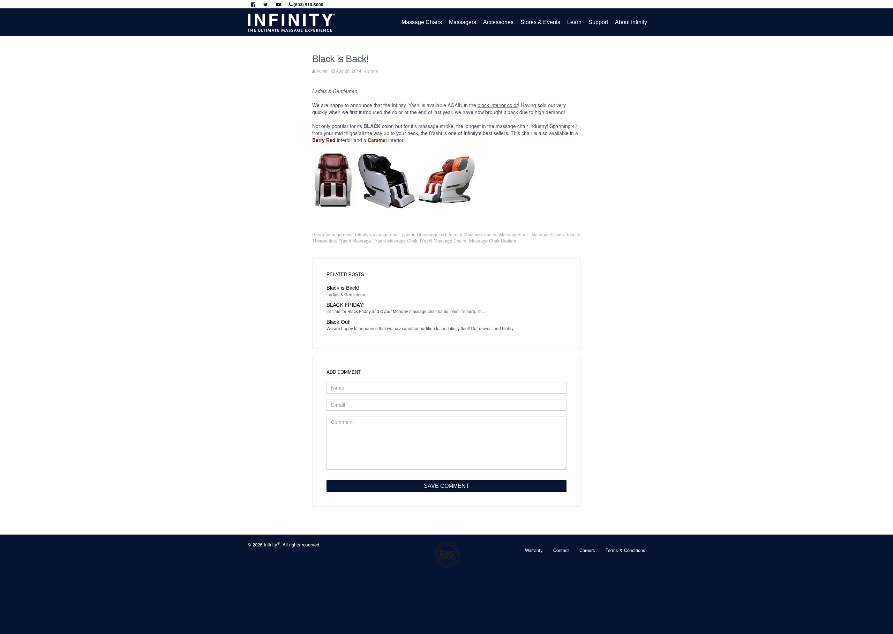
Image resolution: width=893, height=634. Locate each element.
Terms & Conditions (625, 550)
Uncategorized (431, 234)
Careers (587, 550)
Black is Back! (343, 287)
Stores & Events (540, 22)
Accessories (498, 22)
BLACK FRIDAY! (346, 304)
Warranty (534, 550)
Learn (574, 22)
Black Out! (339, 321)
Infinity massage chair (377, 234)
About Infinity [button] (631, 22)
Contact (561, 550)
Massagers (462, 22)
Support (598, 22)
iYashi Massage (355, 240)
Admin (322, 71)
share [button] (372, 71)
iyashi (408, 234)
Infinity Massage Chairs (472, 234)
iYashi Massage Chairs (443, 240)
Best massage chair (332, 234)
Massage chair (513, 234)
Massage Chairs (422, 22)
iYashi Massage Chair (395, 240)
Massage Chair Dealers (492, 240)
